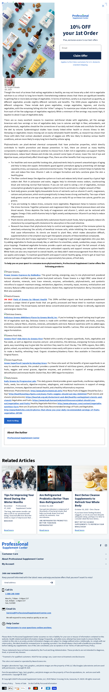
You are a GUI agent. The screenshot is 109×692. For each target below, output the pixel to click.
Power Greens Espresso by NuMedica (22, 275)
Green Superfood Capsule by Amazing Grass (25, 363)
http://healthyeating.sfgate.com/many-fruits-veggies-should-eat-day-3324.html (48, 394)
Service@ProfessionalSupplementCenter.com (28, 612)
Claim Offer (80, 55)
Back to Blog (12, 420)
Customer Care (10, 554)
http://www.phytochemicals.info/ (47, 390)
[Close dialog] (103, 6)
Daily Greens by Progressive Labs (20, 381)
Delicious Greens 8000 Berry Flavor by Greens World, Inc (30, 317)
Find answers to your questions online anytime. (29, 627)
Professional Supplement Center (23, 437)
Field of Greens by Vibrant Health (30, 299)
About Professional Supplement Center (23, 559)
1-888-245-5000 (12, 593)
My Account (8, 564)
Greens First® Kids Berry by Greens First (23, 338)
